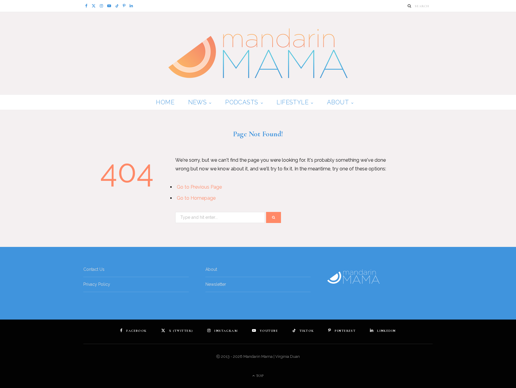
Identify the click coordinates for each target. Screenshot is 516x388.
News (197, 102)
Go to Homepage (196, 198)
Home (165, 102)
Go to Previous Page (199, 187)
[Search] (409, 6)
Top (259, 376)
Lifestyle (292, 102)
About (338, 102)
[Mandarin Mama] (258, 53)
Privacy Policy (96, 284)
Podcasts (241, 102)
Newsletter (215, 284)
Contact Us (94, 269)
